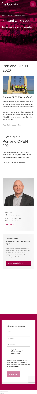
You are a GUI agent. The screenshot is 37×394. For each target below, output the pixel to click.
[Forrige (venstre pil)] (1, 393)
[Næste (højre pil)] (3, 393)
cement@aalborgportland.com (13, 306)
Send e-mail (8, 224)
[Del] (3, 391)
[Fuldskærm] (5, 391)
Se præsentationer (16, 263)
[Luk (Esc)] (1, 391)
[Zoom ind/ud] (7, 391)
